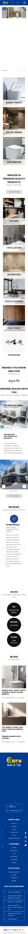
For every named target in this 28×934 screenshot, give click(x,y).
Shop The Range (14, 192)
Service (3, 927)
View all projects (14, 496)
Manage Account (14, 872)
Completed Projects (14, 838)
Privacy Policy (23, 927)
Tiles (14, 853)
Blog (14, 835)
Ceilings (14, 862)
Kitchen (14, 847)
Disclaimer (7, 927)
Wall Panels (14, 856)
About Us (14, 823)
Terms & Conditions (15, 927)
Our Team (14, 826)
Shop (14, 829)
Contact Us (14, 832)
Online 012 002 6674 (12, 806)
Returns (14, 881)
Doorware (14, 859)
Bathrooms (14, 850)
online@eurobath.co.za (15, 810)
